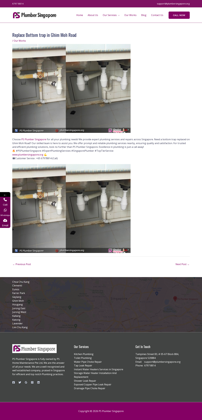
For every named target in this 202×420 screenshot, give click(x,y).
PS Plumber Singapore (33, 139)
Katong (16, 319)
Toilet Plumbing (83, 358)
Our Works (130, 15)
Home (79, 15)
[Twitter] (19, 382)
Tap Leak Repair (83, 365)
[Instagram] (32, 382)
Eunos (15, 289)
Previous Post (22, 264)
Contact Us (157, 15)
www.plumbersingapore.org (27, 154)
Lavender (17, 323)
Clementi (17, 285)
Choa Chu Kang (20, 281)
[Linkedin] (38, 382)
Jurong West (19, 312)
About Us (93, 15)
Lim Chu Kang (20, 327)
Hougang (17, 304)
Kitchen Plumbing (83, 354)
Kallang (16, 316)
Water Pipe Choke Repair (88, 361)
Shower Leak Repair (85, 380)
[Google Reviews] (26, 382)
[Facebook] (13, 382)
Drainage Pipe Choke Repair (89, 388)
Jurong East (18, 308)
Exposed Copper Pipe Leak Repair (92, 384)
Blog (143, 15)
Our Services (110, 15)
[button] (179, 15)
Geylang (16, 297)
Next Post (182, 264)
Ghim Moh (18, 300)
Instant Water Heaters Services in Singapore (98, 369)
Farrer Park (18, 293)
